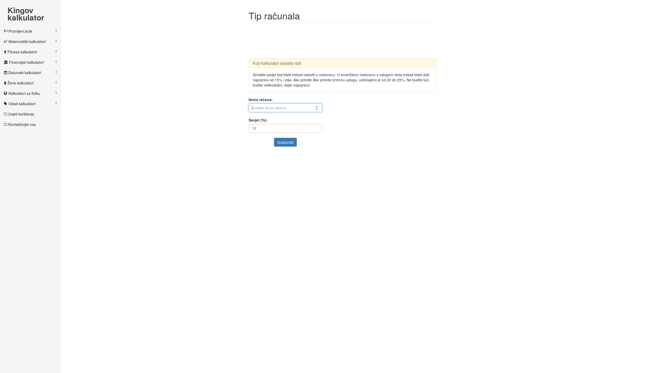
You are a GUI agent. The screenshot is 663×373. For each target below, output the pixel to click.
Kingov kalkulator (26, 10)
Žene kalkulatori (20, 82)
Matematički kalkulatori (27, 41)
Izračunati (285, 142)
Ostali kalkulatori (21, 103)
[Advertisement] (343, 40)
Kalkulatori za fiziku (24, 93)
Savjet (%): (258, 120)
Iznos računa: (261, 99)
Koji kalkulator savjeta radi (277, 63)
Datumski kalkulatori (24, 72)
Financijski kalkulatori (26, 62)
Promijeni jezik (20, 31)
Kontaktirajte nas (21, 124)
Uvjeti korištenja (20, 114)
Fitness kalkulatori (21, 51)
